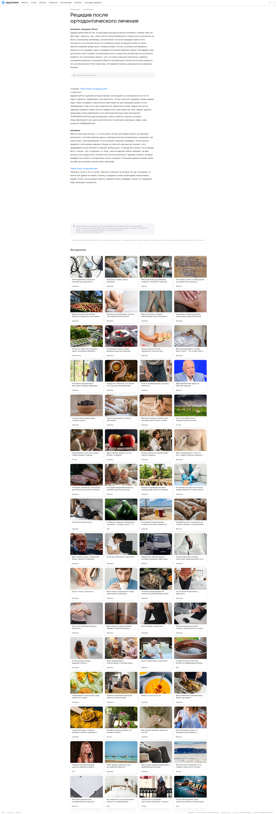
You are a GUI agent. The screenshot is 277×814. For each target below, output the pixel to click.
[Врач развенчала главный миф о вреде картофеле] (190, 688)
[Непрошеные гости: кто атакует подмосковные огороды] (86, 445)
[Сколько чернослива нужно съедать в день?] (86, 411)
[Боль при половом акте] (86, 515)
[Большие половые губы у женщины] (121, 272)
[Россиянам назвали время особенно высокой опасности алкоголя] (156, 515)
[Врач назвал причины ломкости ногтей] (156, 723)
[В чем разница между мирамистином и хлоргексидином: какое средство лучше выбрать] (86, 653)
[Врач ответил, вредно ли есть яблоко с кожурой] (121, 445)
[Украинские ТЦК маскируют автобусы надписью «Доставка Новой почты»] (156, 549)
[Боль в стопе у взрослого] (86, 584)
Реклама (18, 812)
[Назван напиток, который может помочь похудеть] (156, 445)
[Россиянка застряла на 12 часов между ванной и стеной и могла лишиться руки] (190, 480)
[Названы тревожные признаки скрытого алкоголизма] (121, 688)
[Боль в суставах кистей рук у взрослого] (86, 619)
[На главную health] (12, 2)
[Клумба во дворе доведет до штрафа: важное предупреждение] (121, 723)
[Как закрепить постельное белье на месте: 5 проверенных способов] (121, 792)
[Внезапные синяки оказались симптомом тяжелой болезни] (190, 307)
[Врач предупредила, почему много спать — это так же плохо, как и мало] (190, 341)
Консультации (75, 9)
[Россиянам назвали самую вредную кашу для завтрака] (121, 341)
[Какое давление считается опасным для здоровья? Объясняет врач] (86, 272)
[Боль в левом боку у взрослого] (156, 653)
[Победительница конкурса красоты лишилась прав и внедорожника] (86, 757)
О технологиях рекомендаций (242, 812)
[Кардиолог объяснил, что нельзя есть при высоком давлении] (121, 376)
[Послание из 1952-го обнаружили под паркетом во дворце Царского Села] (190, 272)
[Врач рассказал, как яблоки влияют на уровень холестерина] (86, 307)
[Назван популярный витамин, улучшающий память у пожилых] (156, 480)
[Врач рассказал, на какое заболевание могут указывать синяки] (156, 307)
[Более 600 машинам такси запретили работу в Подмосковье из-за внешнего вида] (190, 792)
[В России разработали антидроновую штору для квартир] (86, 792)
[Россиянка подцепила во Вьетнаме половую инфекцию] (86, 376)
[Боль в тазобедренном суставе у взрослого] (156, 376)
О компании (10, 812)
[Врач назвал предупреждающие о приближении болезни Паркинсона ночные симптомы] (156, 757)
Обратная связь (226, 812)
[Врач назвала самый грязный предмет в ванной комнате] (121, 619)
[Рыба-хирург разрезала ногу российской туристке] (121, 757)
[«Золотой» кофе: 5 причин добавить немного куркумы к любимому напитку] (86, 723)
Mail (3, 812)
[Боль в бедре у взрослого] (156, 619)
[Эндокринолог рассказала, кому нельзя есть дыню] (86, 688)
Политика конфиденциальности (263, 812)
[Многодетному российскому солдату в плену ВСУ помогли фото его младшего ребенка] (156, 272)
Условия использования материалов (207, 812)
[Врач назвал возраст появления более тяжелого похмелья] (86, 549)
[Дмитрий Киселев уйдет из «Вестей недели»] (190, 376)
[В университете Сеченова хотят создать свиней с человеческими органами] (190, 515)
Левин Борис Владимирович (93, 89)
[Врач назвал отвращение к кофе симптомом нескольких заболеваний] (121, 584)
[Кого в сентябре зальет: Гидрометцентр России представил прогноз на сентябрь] (190, 411)
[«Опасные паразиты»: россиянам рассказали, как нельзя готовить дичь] (86, 480)
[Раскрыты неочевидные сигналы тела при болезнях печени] (121, 307)
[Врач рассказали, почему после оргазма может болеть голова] (156, 411)
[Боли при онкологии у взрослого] (121, 549)
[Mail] (3, 2)
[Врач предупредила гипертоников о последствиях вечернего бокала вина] (121, 653)
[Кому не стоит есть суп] (156, 688)
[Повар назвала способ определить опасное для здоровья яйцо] (156, 341)
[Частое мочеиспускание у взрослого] (190, 584)
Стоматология (88, 9)
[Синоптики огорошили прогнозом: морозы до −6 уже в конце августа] (156, 792)
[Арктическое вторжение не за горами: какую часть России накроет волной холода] (190, 757)
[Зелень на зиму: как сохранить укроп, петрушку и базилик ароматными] (86, 341)
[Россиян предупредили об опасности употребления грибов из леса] (156, 584)
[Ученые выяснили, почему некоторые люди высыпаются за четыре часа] (190, 549)
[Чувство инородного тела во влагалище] (121, 411)
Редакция (191, 812)
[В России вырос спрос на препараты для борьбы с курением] (190, 723)
